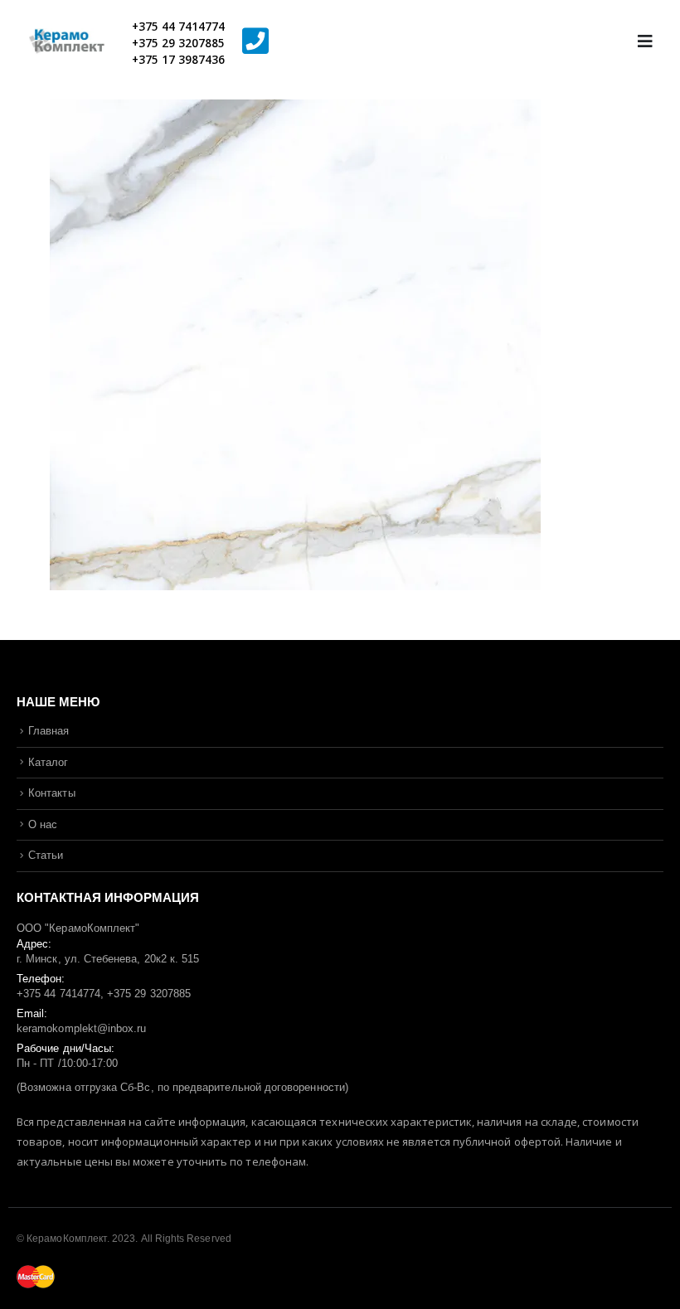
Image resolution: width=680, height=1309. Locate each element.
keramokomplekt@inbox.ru (82, 1028)
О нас (42, 824)
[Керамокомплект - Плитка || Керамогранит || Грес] (74, 42)
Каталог (48, 762)
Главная (48, 731)
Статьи (45, 855)
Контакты (51, 793)
